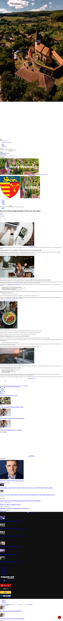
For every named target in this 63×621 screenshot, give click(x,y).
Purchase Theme (4, 146)
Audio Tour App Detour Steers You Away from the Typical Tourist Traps (17, 385)
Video (3, 203)
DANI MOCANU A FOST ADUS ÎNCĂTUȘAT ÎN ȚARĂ (11, 528)
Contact (3, 145)
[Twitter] (13, 219)
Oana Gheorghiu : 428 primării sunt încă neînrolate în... (11, 521)
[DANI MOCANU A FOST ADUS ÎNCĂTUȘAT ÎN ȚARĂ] (2, 526)
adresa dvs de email (12, 155)
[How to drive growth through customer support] (2, 552)
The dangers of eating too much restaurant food (12, 386)
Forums (3, 144)
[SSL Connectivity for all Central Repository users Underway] (2, 544)
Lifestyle (3, 202)
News (3, 199)
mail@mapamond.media (8, 597)
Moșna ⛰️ (1, 214)
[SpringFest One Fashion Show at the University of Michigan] (5, 415)
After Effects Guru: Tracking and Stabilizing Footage (11, 611)
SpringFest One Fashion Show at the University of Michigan (12, 418)
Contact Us (3, 602)
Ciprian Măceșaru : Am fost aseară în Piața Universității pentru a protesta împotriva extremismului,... (20, 500)
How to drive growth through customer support (9, 554)
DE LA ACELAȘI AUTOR (13, 395)
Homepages (4, 204)
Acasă (1, 206)
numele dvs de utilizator (12, 150)
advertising (5, 580)
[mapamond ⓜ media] (31, 175)
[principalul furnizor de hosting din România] (16, 604)
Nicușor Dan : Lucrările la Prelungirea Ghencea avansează (12, 480)
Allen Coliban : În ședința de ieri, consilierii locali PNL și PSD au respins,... (15, 508)
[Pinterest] (16, 219)
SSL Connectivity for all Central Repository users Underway (12, 546)
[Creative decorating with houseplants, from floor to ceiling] (5, 404)
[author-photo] (2, 391)
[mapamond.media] (5, 593)
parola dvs (10, 151)
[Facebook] (9, 219)
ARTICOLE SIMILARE (4, 395)
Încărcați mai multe (3, 511)
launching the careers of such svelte (13, 284)
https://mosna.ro (2, 393)
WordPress (20, 247)
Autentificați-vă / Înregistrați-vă (7, 142)
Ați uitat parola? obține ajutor (4, 153)
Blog (2, 143)
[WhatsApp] (20, 219)
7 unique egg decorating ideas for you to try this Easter (11, 429)
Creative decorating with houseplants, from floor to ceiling (11, 407)
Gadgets (3, 201)
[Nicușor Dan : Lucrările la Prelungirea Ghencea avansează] (12, 478)
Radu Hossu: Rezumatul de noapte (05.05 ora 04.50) (10, 561)
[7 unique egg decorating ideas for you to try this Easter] (5, 427)
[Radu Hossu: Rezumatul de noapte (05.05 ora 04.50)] (2, 559)
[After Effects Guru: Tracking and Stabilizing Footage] (2, 609)
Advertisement (4, 601)
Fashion (3, 200)
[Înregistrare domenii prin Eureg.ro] (23, 604)
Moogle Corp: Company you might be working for (10, 504)
